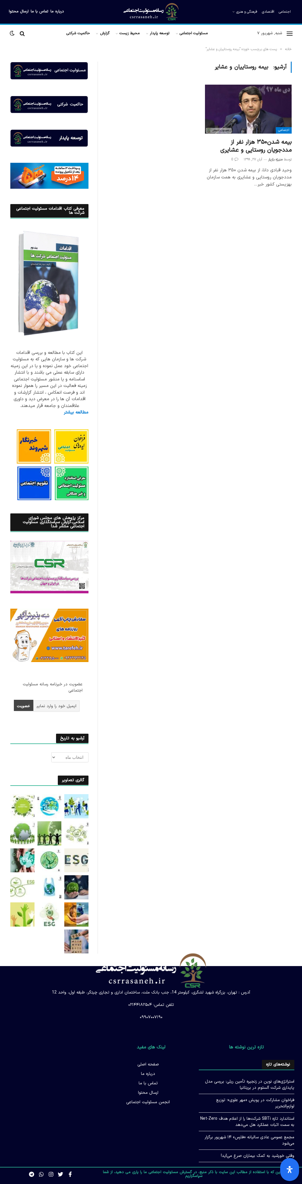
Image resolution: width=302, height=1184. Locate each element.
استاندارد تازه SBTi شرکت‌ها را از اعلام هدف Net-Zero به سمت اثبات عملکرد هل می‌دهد (247, 1122)
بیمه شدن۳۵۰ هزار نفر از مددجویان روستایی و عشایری (256, 146)
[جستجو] (22, 33)
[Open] (289, 1169)
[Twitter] (60, 1174)
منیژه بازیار (275, 159)
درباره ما (57, 11)
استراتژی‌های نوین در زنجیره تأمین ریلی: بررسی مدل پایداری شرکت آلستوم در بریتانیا (249, 1084)
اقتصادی (268, 11)
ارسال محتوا (19, 11)
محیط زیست (129, 33)
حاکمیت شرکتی (78, 33)
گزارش (105, 33)
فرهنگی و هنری (246, 11)
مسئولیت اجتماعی (194, 33)
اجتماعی (285, 11)
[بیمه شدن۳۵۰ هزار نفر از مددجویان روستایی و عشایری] (248, 109)
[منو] (290, 33)
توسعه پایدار (160, 33)
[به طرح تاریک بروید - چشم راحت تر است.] (12, 33)
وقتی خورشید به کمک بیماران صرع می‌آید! (257, 1156)
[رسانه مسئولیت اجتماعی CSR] (151, 12)
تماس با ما (39, 11)
